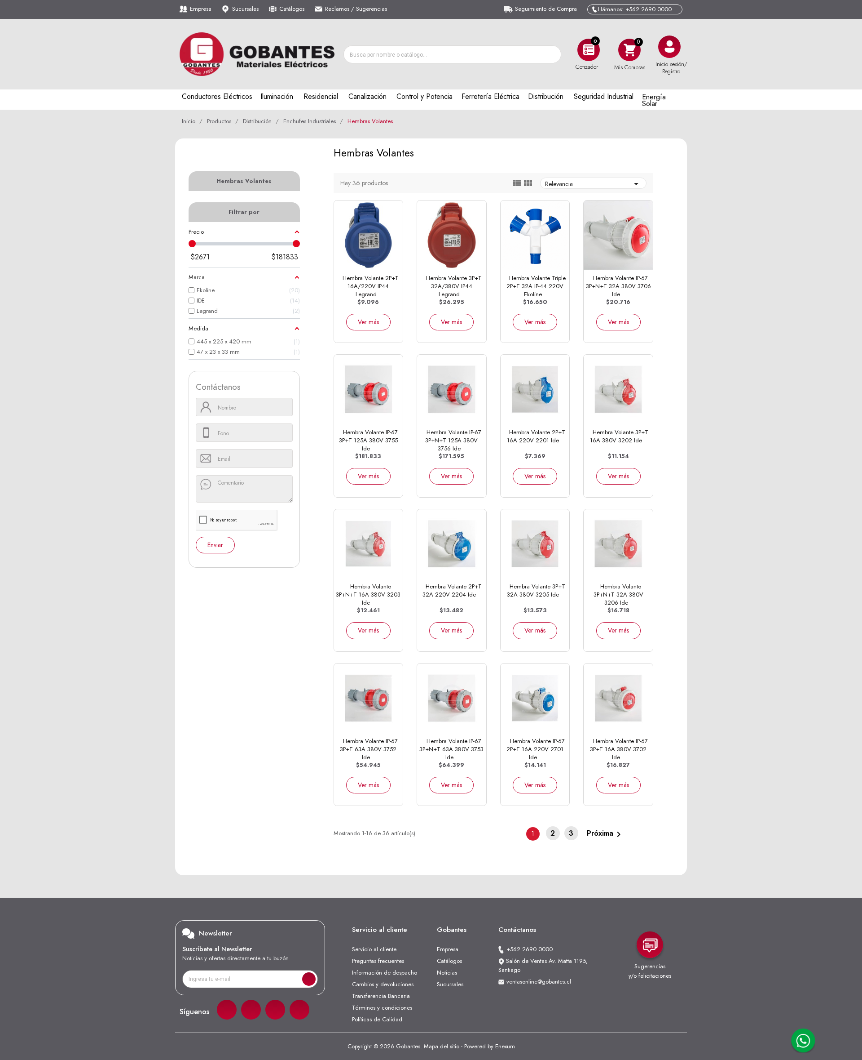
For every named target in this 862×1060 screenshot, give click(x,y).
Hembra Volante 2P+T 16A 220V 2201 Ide (536, 436)
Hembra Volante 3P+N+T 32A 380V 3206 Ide (618, 594)
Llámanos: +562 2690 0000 (635, 9)
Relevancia (593, 183)
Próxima (605, 833)
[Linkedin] (275, 1010)
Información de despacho (384, 972)
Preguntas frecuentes (378, 961)
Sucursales (245, 8)
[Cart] (629, 50)
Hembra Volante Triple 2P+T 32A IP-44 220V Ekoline (536, 286)
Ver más (368, 321)
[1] (309, 979)
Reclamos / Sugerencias (356, 8)
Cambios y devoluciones (382, 984)
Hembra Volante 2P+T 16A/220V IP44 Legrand (371, 286)
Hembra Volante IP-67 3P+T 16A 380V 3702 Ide (619, 749)
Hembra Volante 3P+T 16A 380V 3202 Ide (619, 436)
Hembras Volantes (244, 181)
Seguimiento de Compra (546, 8)
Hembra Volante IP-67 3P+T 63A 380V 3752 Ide (369, 749)
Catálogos (291, 8)
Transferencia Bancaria (381, 996)
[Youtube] (299, 1010)
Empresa (200, 8)
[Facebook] (227, 1010)
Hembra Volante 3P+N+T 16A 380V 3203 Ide (368, 594)
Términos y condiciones (382, 1007)
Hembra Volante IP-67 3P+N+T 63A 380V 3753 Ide (451, 749)
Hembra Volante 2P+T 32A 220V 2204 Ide (452, 590)
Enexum (505, 1046)
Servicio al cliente (374, 949)
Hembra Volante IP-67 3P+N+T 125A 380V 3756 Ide (453, 440)
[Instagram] (251, 1010)
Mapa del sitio (441, 1046)
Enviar (215, 544)
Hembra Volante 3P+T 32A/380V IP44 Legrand (454, 286)
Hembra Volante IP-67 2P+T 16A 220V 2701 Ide (535, 749)
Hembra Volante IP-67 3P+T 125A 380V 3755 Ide (368, 440)
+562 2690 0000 (529, 949)
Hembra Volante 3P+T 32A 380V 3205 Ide (536, 590)
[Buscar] (552, 54)
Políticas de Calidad (377, 1019)
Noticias (447, 972)
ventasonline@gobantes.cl (538, 981)
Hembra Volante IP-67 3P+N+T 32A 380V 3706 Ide (618, 286)
